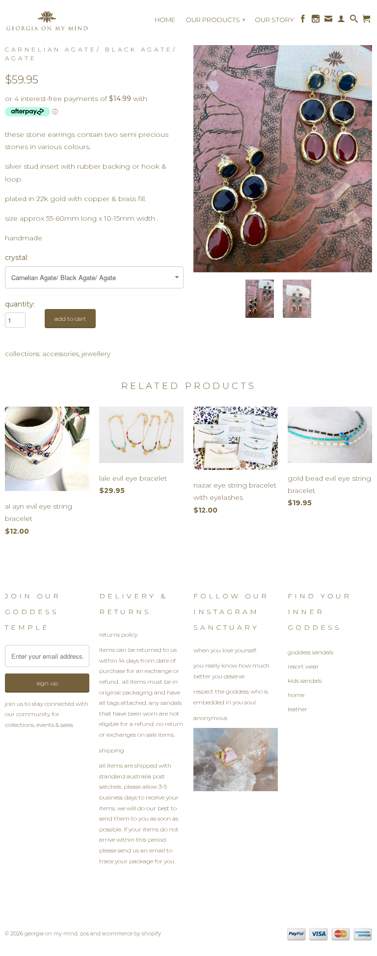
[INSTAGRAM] (235, 789)
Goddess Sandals (310, 652)
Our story (274, 20)
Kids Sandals (305, 680)
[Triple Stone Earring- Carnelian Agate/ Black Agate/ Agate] (282, 153)
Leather (297, 709)
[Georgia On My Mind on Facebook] (303, 21)
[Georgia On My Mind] (47, 23)
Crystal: (16, 257)
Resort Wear (303, 666)
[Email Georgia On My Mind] (328, 21)
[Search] (354, 21)
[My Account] (341, 21)
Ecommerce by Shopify (131, 933)
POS (84, 933)
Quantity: (20, 304)
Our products (215, 20)
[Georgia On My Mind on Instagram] (316, 21)
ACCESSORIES (60, 354)
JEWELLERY (95, 354)
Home (165, 20)
